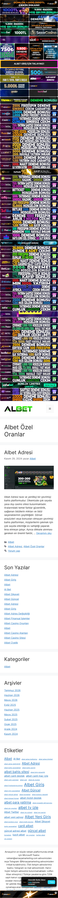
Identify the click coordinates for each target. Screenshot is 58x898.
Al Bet (7, 589)
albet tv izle (28, 807)
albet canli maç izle (37, 775)
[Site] (29, 107)
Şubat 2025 (10, 719)
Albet (11, 542)
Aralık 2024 (10, 729)
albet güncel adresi (11, 794)
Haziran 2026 (12, 695)
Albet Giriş (10, 579)
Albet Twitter (11, 812)
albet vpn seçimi (40, 812)
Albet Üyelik (11, 642)
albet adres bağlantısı (29, 759)
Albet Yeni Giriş (38, 817)
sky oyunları (30, 835)
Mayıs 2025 (10, 714)
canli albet (25, 826)
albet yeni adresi (13, 817)
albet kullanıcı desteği (40, 794)
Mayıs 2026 (10, 700)
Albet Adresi (18, 452)
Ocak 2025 (10, 724)
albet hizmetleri (25, 794)
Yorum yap (14, 550)
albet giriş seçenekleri (12, 791)
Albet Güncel (11, 599)
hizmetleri (7, 835)
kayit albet (19, 834)
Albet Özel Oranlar (34, 546)
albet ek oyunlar (34, 780)
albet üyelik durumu (26, 822)
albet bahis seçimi (28, 768)
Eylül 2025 (10, 705)
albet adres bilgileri (46, 759)
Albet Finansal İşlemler (17, 618)
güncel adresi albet (15, 830)
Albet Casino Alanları (16, 633)
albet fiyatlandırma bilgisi (13, 786)
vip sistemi (8, 839)
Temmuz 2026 (12, 690)
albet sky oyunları (10, 808)
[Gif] (29, 172)
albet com (23, 780)
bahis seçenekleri (10, 826)
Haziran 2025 (11, 709)
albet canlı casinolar (11, 780)
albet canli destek (14, 775)
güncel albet (37, 831)
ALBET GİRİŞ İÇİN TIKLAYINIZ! (29, 63)
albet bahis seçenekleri (12, 768)
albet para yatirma (17, 802)
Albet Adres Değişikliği (17, 613)
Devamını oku (44, 533)
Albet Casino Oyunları (16, 623)
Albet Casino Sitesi (15, 637)
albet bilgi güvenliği (38, 772)
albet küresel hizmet (11, 798)
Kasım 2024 (11, 734)
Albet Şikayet (11, 594)
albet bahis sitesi (16, 772)
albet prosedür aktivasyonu (42, 803)
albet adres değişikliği (12, 764)
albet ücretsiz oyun (11, 822)
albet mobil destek (31, 797)
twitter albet (40, 835)
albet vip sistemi (26, 812)
